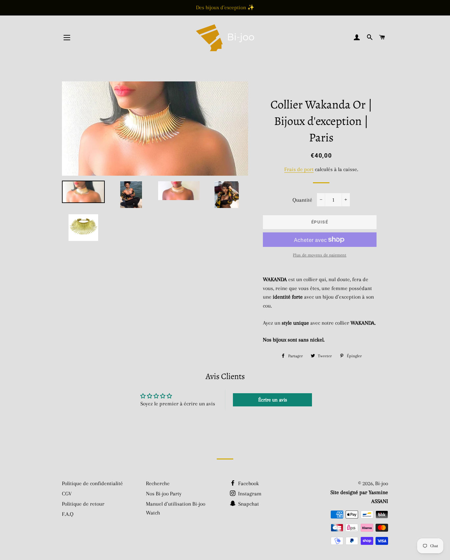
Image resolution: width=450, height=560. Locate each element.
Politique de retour (83, 504)
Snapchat (248, 504)
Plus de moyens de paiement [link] (319, 254)
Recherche (158, 483)
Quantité (302, 200)
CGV (67, 493)
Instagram (249, 493)
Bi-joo (381, 483)
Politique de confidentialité (92, 483)
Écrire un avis (272, 400)
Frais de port (299, 169)
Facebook (248, 483)
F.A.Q (67, 514)
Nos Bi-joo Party (164, 493)
